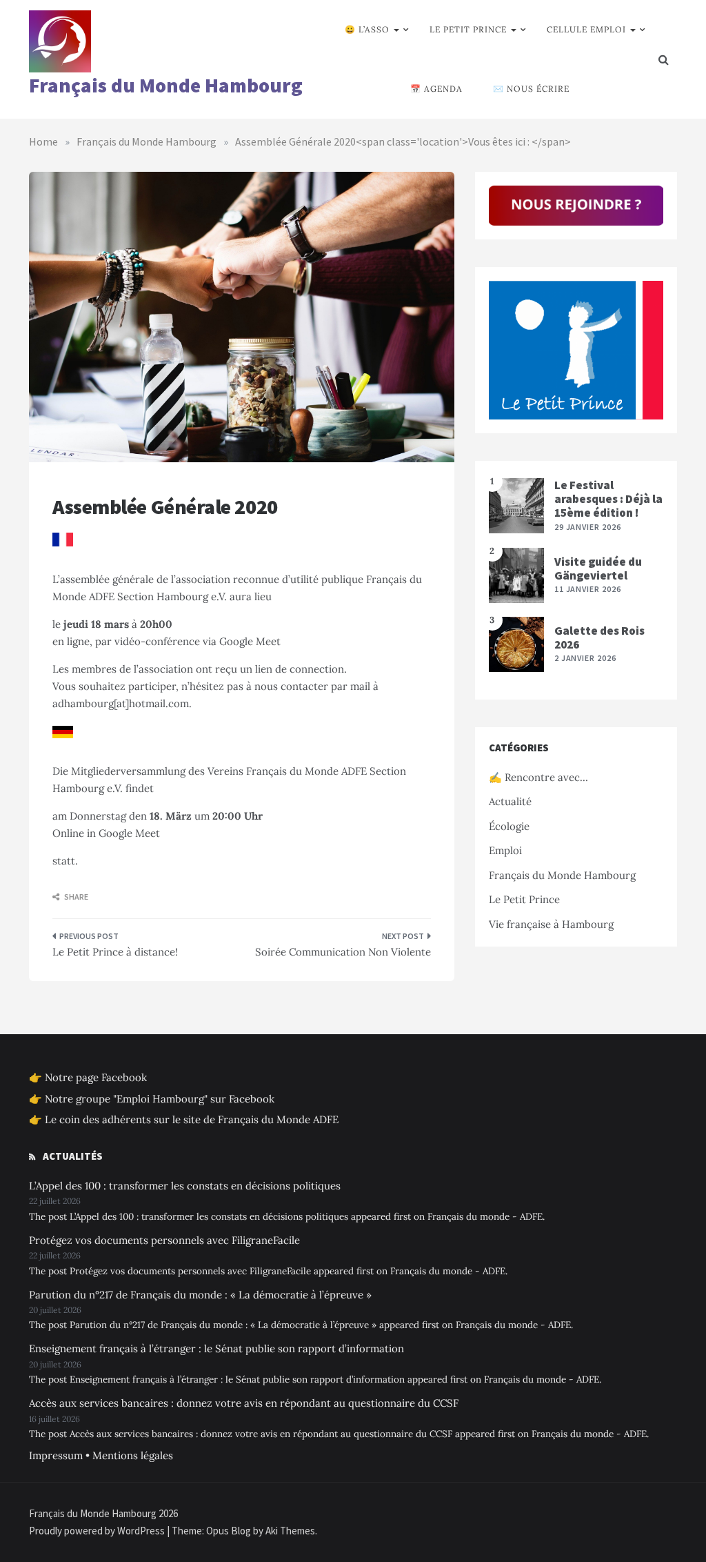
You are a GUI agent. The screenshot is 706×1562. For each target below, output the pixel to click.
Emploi (505, 850)
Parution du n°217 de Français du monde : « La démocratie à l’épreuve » (200, 1294)
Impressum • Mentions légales (101, 1455)
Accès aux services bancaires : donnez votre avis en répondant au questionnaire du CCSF (243, 1403)
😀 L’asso (367, 29)
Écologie (509, 826)
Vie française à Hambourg (551, 924)
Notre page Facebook (96, 1077)
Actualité (510, 801)
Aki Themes (290, 1530)
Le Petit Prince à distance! (115, 951)
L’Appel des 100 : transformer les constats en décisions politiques (185, 1185)
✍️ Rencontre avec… (538, 777)
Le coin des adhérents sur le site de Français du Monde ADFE (192, 1119)
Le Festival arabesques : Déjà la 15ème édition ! (608, 499)
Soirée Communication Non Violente (342, 951)
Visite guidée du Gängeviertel (598, 568)
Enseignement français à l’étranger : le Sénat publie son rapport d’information (216, 1348)
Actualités (73, 1156)
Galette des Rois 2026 (599, 637)
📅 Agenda (436, 88)
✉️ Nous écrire (531, 88)
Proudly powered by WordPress (98, 1530)
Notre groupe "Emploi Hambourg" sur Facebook (159, 1098)
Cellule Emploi (586, 29)
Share (75, 896)
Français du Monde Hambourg (166, 85)
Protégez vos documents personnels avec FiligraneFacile (164, 1240)
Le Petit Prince (468, 29)
